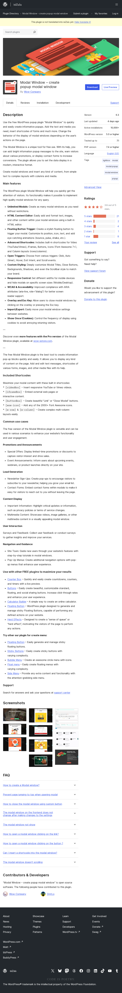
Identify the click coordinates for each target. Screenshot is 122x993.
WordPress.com (13, 941)
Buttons (11, 588)
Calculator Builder (16, 601)
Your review (90, 242)
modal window (111, 172)
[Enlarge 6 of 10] (48, 743)
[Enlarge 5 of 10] (48, 729)
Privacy (7, 931)
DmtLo (50, 894)
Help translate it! (83, 22)
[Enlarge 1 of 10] (22, 712)
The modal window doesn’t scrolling (23, 862)
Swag (96, 931)
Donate (97, 926)
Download (92, 87)
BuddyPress (11, 957)
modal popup (112, 166)
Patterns (37, 931)
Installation (43, 102)
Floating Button (15, 606)
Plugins (36, 926)
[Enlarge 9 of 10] (74, 735)
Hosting (7, 926)
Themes (37, 921)
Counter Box (14, 579)
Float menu (13, 664)
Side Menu (13, 673)
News (6, 921)
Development (63, 102)
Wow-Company (32, 91)
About (6, 916)
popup (115, 178)
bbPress (9, 952)
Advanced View (92, 187)
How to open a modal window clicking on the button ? (33, 843)
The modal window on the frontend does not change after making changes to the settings (28, 814)
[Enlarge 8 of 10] (74, 712)
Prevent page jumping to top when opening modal (30, 794)
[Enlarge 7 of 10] (48, 758)
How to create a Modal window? (21, 785)
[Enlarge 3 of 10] (22, 741)
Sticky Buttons (15, 651)
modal (115, 160)
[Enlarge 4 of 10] (48, 712)
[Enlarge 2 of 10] (22, 727)
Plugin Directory (11, 13)
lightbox (106, 160)
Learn (65, 916)
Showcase (38, 916)
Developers (68, 926)
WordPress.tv (71, 931)
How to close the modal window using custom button (32, 804)
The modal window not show (19, 824)
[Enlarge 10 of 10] (74, 753)
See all (115, 242)
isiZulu (13, 970)
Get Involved (99, 916)
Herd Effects (14, 619)
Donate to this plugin (95, 299)
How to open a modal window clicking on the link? (31, 834)
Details (10, 102)
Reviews (25, 102)
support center (62, 692)
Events (96, 921)
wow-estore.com (42, 340)
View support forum (95, 270)
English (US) (113, 153)
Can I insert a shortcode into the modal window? (30, 852)
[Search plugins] (34, 32)
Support (114, 102)
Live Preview (110, 87)
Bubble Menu (14, 659)
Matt (7, 947)
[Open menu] (117, 4)
